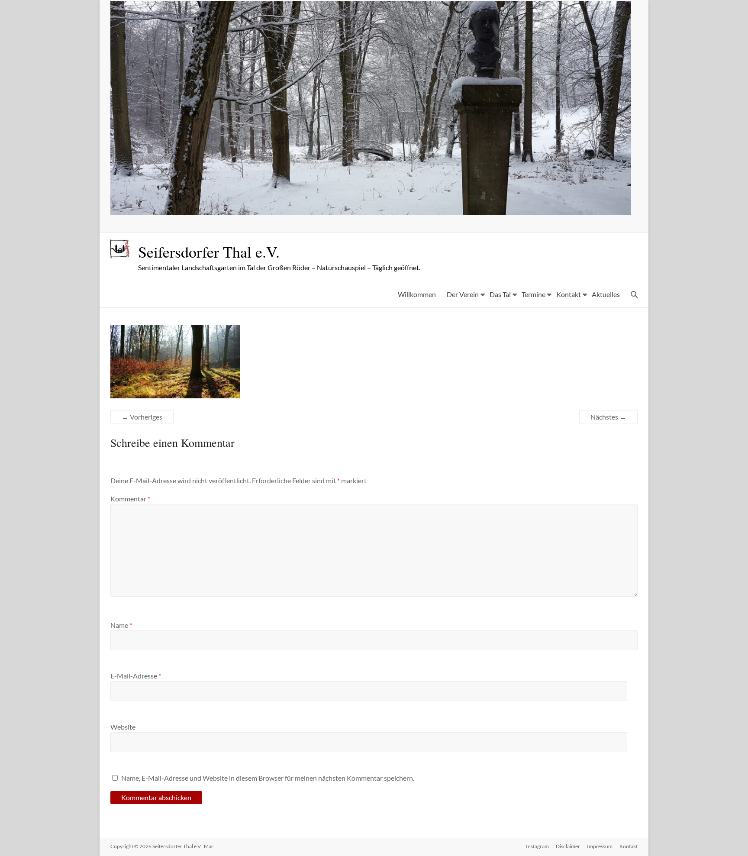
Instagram (537, 846)
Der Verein (463, 294)
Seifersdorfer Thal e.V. (209, 251)
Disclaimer (568, 846)
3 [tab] (366, 204)
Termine (533, 294)
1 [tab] (348, 204)
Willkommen (417, 294)
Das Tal (500, 294)
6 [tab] (393, 204)
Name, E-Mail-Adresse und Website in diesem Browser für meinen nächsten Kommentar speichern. (267, 778)
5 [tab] (384, 204)
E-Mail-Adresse (135, 676)
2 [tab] (357, 204)
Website (122, 727)
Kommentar (130, 498)
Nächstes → (608, 417)
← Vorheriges (142, 417)
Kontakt (568, 294)
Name (121, 625)
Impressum (600, 846)
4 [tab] (375, 204)
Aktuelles (606, 294)
